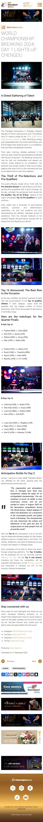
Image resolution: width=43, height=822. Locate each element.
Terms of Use (23, 807)
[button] (21, 27)
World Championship (19, 668)
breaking (5, 668)
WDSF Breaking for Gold (22, 631)
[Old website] (21, 763)
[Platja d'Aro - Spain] (21, 15)
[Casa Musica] (21, 688)
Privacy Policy (33, 807)
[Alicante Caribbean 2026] (21, 737)
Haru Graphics (15, 648)
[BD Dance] (21, 704)
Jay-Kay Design (27, 814)
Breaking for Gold (8, 557)
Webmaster (21, 809)
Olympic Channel (35, 563)
